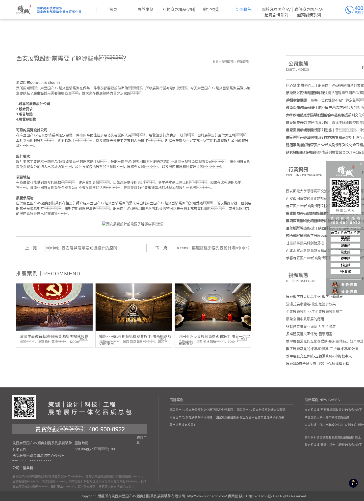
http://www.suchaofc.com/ (207, 496)
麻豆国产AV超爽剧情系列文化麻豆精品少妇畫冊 (201, 410)
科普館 (345, 265)
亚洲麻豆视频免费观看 (107, 481)
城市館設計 (76, 481)
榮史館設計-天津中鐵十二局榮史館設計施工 (333, 445)
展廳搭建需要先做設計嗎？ (221, 248)
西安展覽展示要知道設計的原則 (89, 248)
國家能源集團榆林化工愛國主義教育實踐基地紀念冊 (250, 417)
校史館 (345, 258)
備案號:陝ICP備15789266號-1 (251, 496)
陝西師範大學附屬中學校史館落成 (327, 417)
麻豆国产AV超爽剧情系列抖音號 (191, 417)
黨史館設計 (49, 481)
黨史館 (345, 252)
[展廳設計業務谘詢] (345, 274)
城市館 (345, 246)
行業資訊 (243, 62)
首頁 (216, 62)
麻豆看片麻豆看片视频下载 (345, 233)
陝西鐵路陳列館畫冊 (183, 425)
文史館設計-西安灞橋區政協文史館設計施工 (333, 410)
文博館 (345, 239)
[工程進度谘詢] (345, 288)
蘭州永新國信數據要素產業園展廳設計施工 (333, 437)
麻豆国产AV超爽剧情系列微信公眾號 (261, 410)
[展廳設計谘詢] (345, 281)
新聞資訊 (228, 62)
